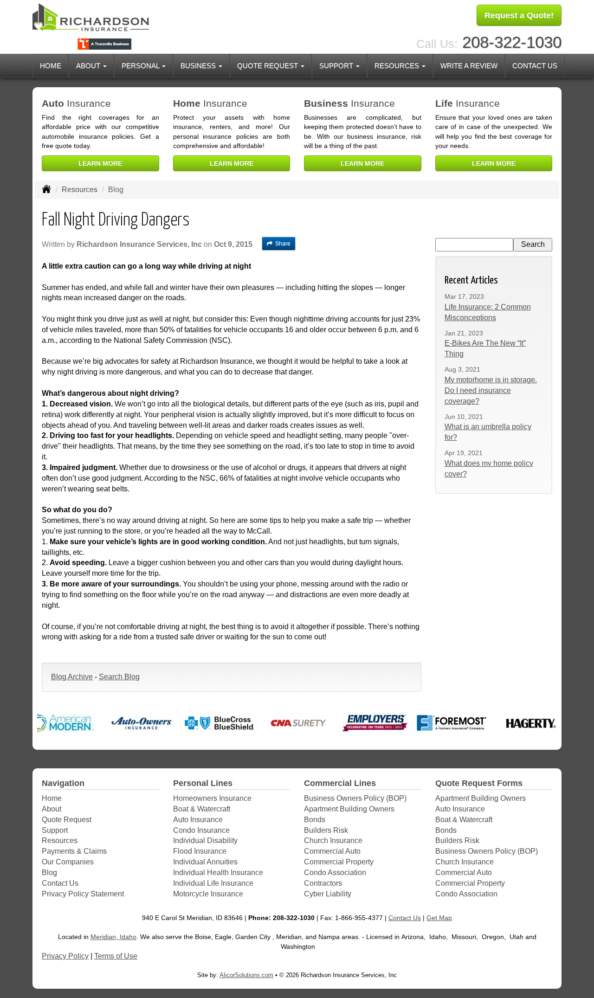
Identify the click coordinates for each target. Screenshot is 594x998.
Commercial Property (339, 862)
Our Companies (68, 862)
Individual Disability (205, 840)
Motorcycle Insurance (208, 894)
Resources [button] (397, 66)
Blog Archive (72, 677)
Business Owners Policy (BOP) (355, 798)
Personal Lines (202, 783)
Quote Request (66, 820)
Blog (49, 872)
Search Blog (119, 677)
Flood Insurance (199, 851)
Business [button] (199, 66)
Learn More (100, 163)
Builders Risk (326, 830)
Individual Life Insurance (213, 883)
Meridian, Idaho (113, 936)
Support (55, 830)
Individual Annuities (205, 862)
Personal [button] (141, 66)
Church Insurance (333, 840)
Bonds (314, 820)
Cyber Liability (327, 894)
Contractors (323, 883)
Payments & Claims (74, 851)
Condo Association (335, 872)
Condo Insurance (201, 830)
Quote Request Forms (479, 783)
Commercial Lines (340, 783)
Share (283, 243)
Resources (79, 189)
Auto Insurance (198, 820)
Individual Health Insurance (218, 872)
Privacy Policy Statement (83, 894)
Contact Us (534, 66)
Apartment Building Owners (349, 809)
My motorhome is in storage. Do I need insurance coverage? (491, 390)
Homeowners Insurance (212, 798)
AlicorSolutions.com (246, 975)
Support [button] (337, 66)
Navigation (63, 783)
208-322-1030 (512, 42)
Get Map (439, 917)
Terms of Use (115, 956)
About (51, 809)
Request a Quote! (519, 15)
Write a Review (468, 66)
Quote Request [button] (268, 66)
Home (50, 66)
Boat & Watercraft (201, 809)
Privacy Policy (65, 956)
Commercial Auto (332, 851)
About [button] (89, 66)
